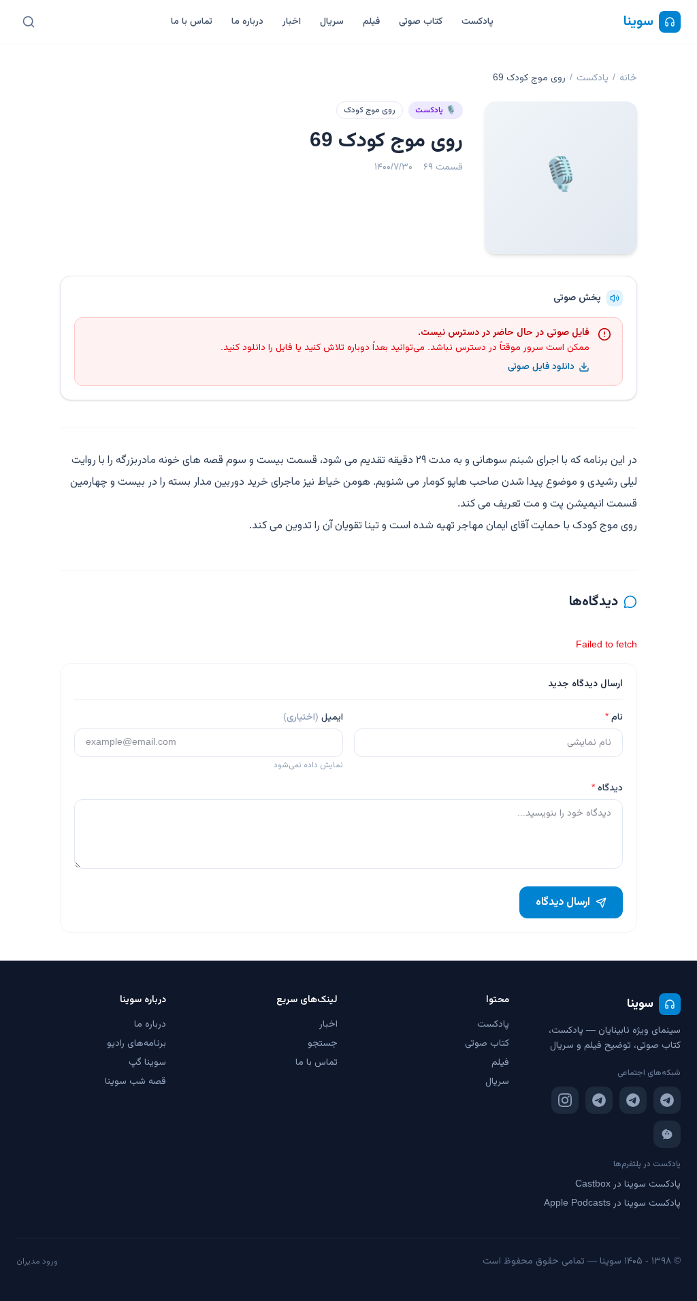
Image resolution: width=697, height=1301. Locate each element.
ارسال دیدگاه (563, 902)
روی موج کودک (369, 110)
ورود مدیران (37, 1261)
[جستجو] (28, 22)
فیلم (371, 21)
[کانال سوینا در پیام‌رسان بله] (667, 1134)
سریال (332, 21)
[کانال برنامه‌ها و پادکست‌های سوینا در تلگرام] (633, 1100)
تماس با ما (191, 21)
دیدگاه (607, 788)
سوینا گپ (147, 1062)
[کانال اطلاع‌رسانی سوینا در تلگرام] (667, 1100)
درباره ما (247, 21)
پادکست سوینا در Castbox (628, 1184)
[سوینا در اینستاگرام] (565, 1100)
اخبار (291, 21)
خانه (628, 78)
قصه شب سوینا (135, 1081)
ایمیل (313, 717)
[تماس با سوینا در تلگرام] (599, 1100)
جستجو (323, 1043)
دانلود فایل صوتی (541, 367)
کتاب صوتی (420, 21)
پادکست (477, 21)
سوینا (638, 22)
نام (614, 717)
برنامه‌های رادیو (136, 1043)
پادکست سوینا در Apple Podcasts (612, 1203)
